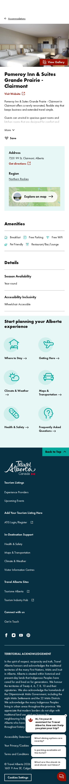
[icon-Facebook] (7, 635)
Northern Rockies (19, 179)
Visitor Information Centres (19, 570)
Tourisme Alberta (13, 591)
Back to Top (53, 452)
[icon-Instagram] (13, 635)
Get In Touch (11, 621)
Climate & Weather (15, 561)
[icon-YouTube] (21, 635)
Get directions (17, 164)
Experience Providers (16, 492)
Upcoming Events (14, 501)
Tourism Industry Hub (16, 600)
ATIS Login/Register (15, 522)
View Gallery (56, 62)
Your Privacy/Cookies (16, 745)
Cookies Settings (18, 777)
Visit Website (12, 94)
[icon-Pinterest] (28, 635)
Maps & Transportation (17, 552)
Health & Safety (13, 544)
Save (13, 138)
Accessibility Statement (17, 737)
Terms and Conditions (16, 754)
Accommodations (16, 18)
